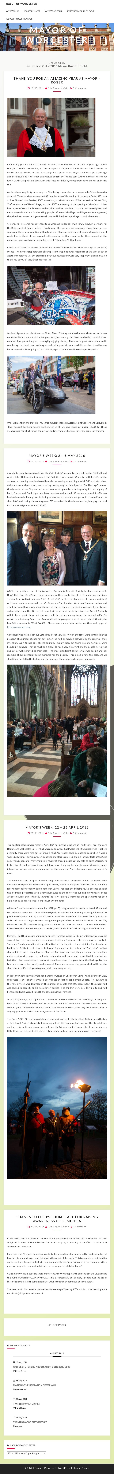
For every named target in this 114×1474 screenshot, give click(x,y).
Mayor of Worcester (21, 3)
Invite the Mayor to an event (80, 11)
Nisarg (85, 1467)
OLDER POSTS (58, 1325)
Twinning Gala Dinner (26, 1403)
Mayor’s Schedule (53, 11)
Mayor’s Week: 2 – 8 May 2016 (57, 455)
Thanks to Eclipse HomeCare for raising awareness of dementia (57, 1219)
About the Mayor (32, 11)
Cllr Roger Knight (58, 88)
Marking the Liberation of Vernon (34, 1385)
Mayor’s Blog (12, 11)
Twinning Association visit (30, 1422)
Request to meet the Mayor (19, 18)
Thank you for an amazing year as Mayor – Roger (57, 80)
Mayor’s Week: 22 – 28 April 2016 (57, 827)
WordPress (64, 1467)
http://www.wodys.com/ (19, 627)
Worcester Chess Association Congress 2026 (41, 1367)
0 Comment (79, 88)
